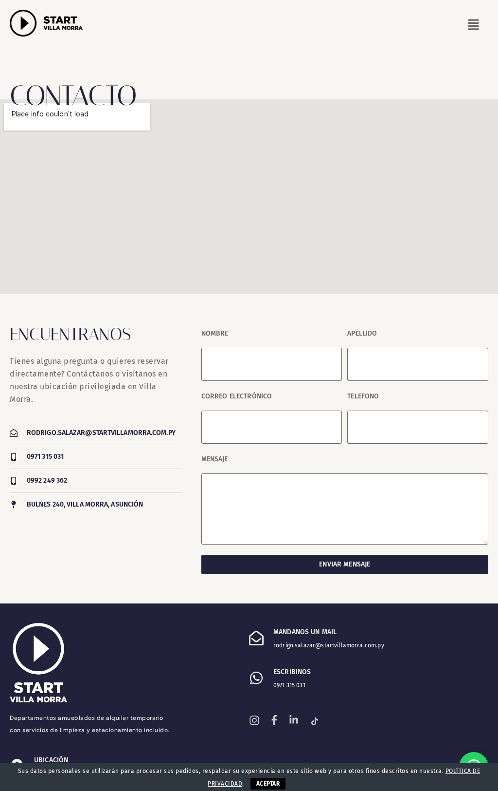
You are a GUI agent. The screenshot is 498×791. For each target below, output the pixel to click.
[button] (337, 25)
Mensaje (214, 459)
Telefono (363, 396)
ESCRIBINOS (292, 672)
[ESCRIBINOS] (256, 678)
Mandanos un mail (305, 632)
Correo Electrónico (236, 396)
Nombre (215, 333)
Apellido (362, 333)
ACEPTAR (268, 783)
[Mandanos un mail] (256, 638)
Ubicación (51, 760)
